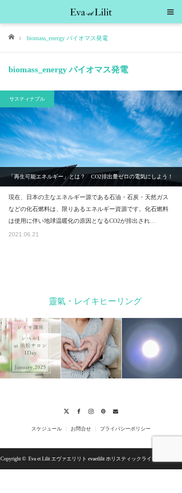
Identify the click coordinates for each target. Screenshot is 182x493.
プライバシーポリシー (125, 428)
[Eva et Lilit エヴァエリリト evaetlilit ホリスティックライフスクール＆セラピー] (91, 11)
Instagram (91, 410)
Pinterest (103, 410)
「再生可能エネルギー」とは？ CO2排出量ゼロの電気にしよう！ (90, 176)
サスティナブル (27, 99)
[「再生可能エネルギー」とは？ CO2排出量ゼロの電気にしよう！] (91, 138)
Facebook (79, 410)
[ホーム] (11, 36)
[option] (71, 348)
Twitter (66, 410)
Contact (115, 410)
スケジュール (46, 428)
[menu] (170, 12)
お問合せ (81, 428)
